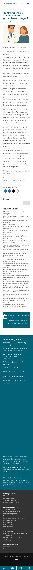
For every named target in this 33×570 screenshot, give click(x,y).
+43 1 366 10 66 (14, 367)
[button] (5, 191)
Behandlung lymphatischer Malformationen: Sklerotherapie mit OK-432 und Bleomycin (16, 300)
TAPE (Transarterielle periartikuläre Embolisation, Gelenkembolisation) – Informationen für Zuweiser (16, 240)
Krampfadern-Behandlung (11, 511)
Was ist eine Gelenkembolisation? (13, 538)
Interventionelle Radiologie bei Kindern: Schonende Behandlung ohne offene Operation (15, 265)
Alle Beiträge (7, 540)
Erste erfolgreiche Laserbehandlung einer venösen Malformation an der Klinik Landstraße (16, 277)
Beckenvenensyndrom (10, 513)
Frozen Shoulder (8, 522)
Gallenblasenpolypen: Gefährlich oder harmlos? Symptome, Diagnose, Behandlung (15, 271)
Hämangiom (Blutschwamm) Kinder (14, 518)
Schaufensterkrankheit (10, 509)
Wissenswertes (14, 22)
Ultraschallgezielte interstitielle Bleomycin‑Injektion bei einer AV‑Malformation (16, 226)
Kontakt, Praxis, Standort (11, 502)
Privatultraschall (8, 524)
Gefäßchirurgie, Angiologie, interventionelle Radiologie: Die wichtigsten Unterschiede (15, 255)
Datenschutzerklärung (10, 549)
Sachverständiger (8, 498)
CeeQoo (16, 559)
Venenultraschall (8, 526)
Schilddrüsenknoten (9, 520)
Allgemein (6, 22)
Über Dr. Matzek (8, 496)
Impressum (6, 546)
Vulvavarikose (7, 516)
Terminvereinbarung (9, 500)
